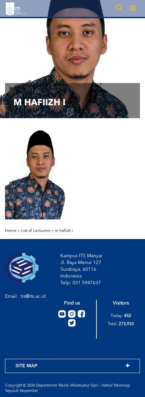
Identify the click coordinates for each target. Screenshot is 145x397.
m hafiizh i (64, 231)
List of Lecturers (35, 231)
